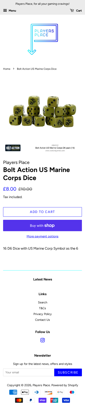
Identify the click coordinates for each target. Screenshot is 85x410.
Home (6, 68)
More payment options (42, 236)
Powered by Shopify (64, 385)
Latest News (42, 279)
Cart (79, 10)
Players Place (41, 385)
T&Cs (42, 308)
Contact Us (42, 320)
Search (42, 302)
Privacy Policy (42, 314)
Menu (12, 10)
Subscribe (68, 372)
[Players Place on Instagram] (42, 341)
